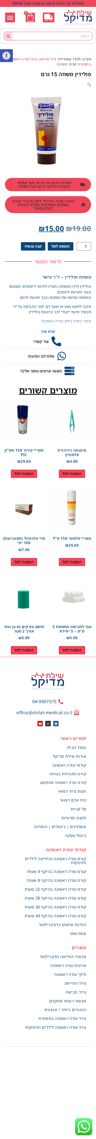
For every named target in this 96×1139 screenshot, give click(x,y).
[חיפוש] (8, 36)
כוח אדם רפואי (73, 800)
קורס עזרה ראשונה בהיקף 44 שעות (55, 915)
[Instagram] (48, 723)
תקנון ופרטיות (73, 818)
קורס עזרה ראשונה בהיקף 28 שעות (55, 898)
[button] (6, 55)
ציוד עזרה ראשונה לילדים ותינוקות (55, 1027)
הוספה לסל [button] (72, 473)
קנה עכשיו (33, 246)
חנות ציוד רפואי (72, 791)
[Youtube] (40, 723)
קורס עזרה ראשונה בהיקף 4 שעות (56, 871)
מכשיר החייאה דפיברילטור (63, 956)
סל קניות (78, 809)
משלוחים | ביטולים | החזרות (60, 826)
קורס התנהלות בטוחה (67, 773)
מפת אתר (78, 933)
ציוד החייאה (75, 983)
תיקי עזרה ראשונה (70, 974)
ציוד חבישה (47, 59)
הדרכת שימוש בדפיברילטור (62, 924)
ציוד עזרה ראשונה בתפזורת (62, 1018)
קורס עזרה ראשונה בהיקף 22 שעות (55, 889)
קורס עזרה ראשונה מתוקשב (63, 782)
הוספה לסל (60, 246)
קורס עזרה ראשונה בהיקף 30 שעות (55, 907)
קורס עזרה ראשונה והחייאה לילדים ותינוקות (55, 860)
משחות (62, 64)
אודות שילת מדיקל (69, 756)
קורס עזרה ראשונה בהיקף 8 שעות (56, 880)
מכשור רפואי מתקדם (67, 1001)
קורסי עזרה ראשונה (69, 765)
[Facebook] (56, 723)
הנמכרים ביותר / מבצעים (65, 1009)
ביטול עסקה (75, 835)
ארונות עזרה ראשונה (68, 965)
